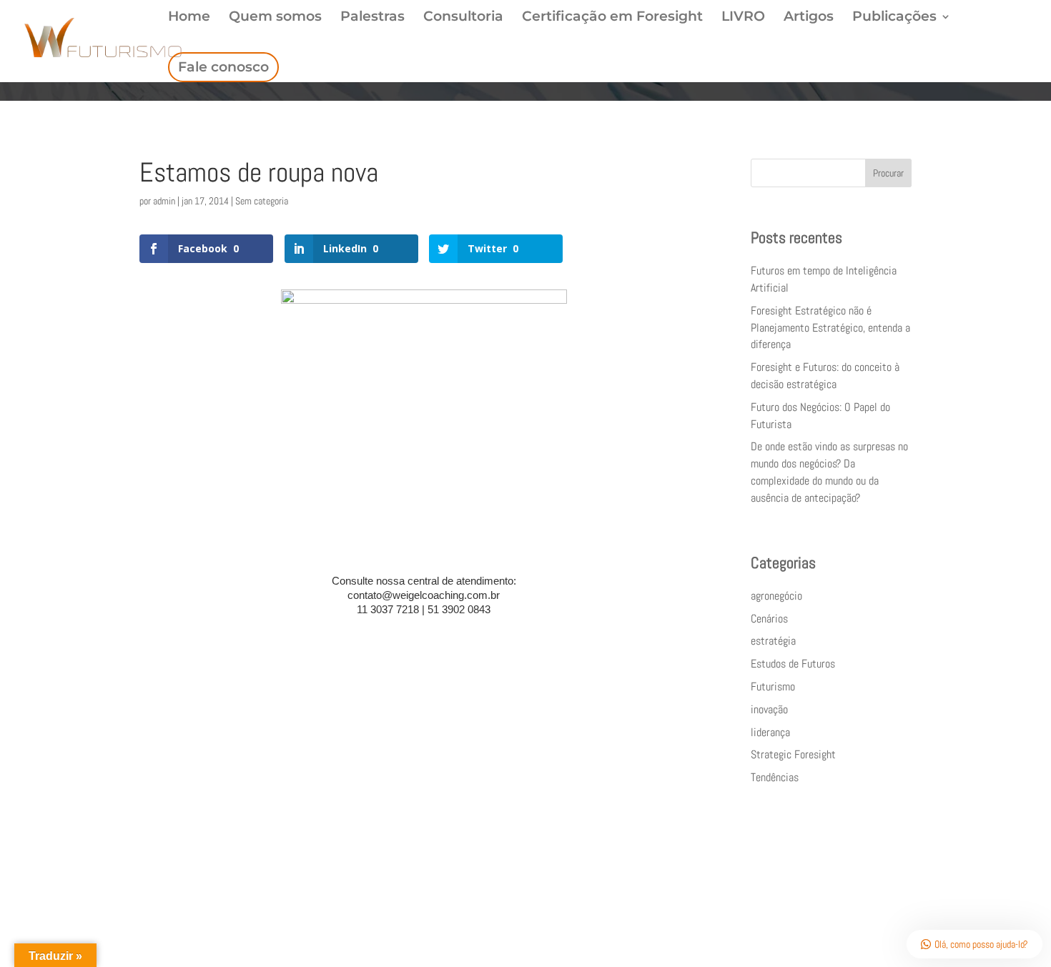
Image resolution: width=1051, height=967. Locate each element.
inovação (769, 709)
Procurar (888, 173)
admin (164, 200)
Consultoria (463, 17)
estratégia (773, 640)
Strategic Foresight (793, 754)
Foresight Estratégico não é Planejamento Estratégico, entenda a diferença (830, 327)
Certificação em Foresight (612, 17)
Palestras (372, 17)
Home (189, 17)
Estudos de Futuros (793, 663)
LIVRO (743, 17)
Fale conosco (223, 67)
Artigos (809, 17)
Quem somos (275, 17)
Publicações (894, 17)
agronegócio (776, 595)
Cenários (769, 618)
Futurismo (773, 686)
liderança (770, 732)
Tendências (775, 777)
